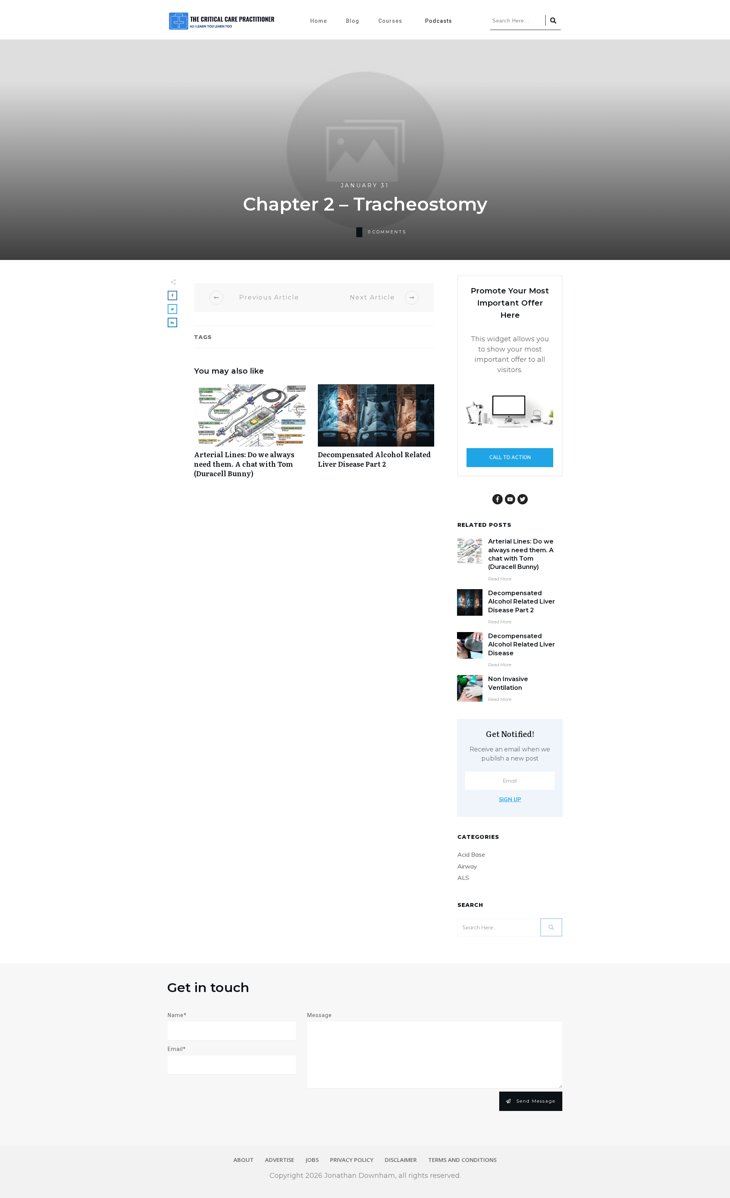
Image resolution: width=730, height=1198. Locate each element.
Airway (467, 866)
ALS (463, 877)
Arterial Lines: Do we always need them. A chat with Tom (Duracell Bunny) (252, 435)
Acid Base (471, 854)
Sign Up (510, 799)
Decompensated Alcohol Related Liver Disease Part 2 (376, 435)
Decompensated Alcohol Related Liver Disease (521, 644)
